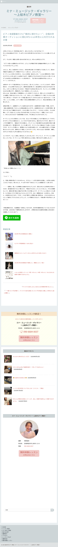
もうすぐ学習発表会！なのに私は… (24, 243)
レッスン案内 (6, 529)
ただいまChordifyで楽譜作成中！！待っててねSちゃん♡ (28, 367)
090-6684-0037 (30, 331)
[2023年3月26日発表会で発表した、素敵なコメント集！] (9, 268)
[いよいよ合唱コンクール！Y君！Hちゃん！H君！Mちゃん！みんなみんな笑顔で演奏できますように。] (9, 278)
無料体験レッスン (7, 540)
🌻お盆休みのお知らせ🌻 (20, 378)
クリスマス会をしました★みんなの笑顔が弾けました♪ (38, 287)
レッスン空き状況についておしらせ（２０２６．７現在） (28, 388)
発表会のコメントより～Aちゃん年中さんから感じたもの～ (30, 253)
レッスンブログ (17, 45)
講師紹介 (4, 534)
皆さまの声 (5, 532)
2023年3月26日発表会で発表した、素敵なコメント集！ (29, 263)
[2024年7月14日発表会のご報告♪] (9, 239)
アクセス (4, 535)
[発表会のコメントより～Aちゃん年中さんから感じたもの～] (9, 259)
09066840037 (21, 19)
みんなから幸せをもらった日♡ (21, 356)
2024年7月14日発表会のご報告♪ (23, 234)
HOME (4, 527)
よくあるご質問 (6, 530)
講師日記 (4, 539)
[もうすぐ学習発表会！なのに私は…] (9, 249)
